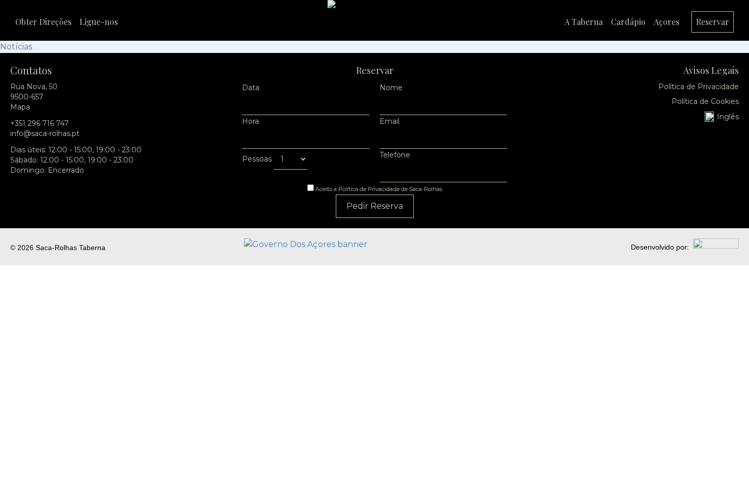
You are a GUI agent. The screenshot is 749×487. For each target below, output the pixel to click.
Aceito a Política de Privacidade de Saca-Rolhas (378, 189)
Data (250, 87)
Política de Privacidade (698, 86)
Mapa (20, 107)
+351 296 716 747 (39, 123)
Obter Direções (43, 21)
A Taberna (584, 21)
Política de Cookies (705, 101)
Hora (250, 121)
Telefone (395, 154)
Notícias (16, 46)
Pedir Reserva (374, 206)
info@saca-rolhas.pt (44, 133)
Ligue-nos (98, 21)
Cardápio (628, 21)
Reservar (712, 21)
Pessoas (258, 159)
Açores (666, 21)
